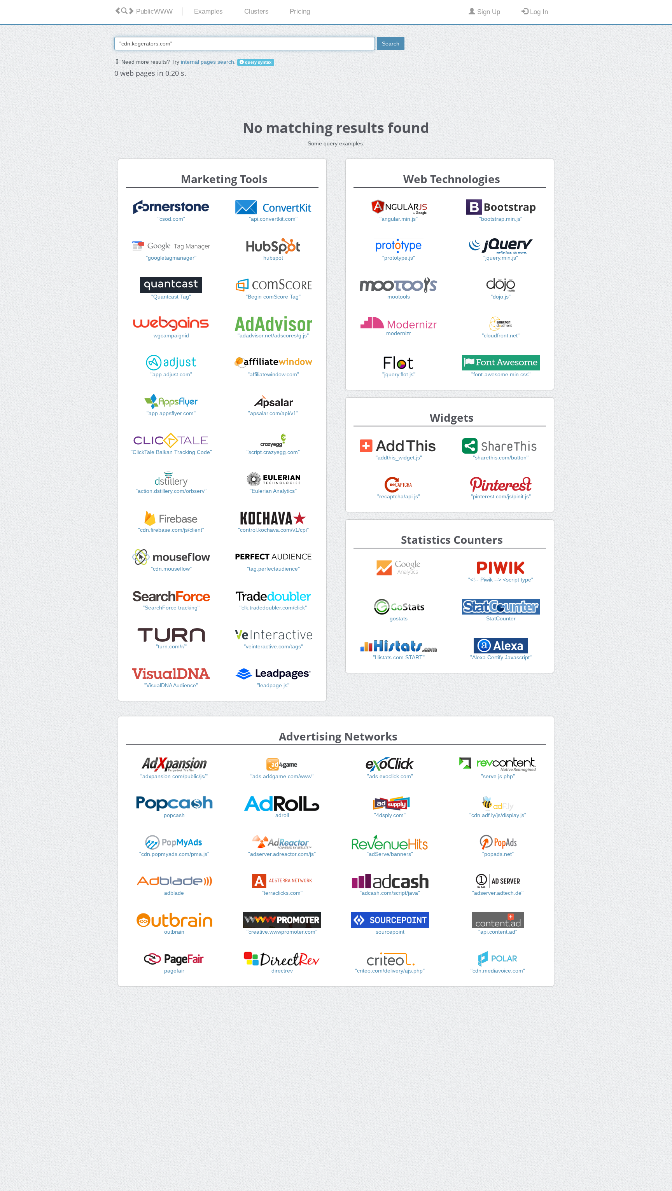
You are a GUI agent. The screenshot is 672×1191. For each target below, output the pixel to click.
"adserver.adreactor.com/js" (282, 854)
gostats (399, 618)
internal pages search (207, 62)
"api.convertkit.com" (273, 219)
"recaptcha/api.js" (398, 496)
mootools (398, 296)
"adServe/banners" (390, 854)
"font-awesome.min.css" (500, 374)
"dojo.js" (501, 296)
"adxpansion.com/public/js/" (174, 776)
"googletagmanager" (171, 258)
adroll (282, 815)
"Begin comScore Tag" (273, 296)
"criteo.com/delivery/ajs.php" (390, 970)
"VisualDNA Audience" (171, 685)
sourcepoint (390, 932)
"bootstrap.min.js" (500, 219)
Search (390, 43)
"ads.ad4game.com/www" (281, 776)
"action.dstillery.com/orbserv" (171, 491)
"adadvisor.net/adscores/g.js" (273, 335)
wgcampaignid (171, 335)
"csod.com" (171, 219)
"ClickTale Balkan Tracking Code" (171, 452)
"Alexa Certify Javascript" (501, 657)
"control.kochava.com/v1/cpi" (273, 530)
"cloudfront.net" (501, 335)
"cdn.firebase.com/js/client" (171, 530)
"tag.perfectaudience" (273, 569)
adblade (174, 893)
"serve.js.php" (498, 776)
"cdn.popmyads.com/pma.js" (174, 854)
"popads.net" (498, 854)
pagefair (174, 970)
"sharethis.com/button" (500, 457)
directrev (282, 970)
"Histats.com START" (399, 657)
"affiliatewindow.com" (273, 374)
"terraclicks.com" (282, 893)
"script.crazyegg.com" (273, 452)
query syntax (257, 62)
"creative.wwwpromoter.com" (282, 932)
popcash (174, 815)
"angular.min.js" (399, 219)
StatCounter (501, 618)
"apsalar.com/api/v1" (273, 413)
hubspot (273, 258)
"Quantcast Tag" (171, 296)
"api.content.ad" (497, 932)
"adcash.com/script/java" (390, 893)
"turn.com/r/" (171, 646)
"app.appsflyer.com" (171, 413)
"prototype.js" (398, 258)
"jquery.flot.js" (398, 374)
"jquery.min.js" (500, 258)
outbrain (174, 932)
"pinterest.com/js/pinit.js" (501, 496)
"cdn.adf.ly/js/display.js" (497, 815)
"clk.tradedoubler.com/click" (273, 607)
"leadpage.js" (273, 685)
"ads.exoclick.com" (390, 776)
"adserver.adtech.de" (497, 893)
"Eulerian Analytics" (273, 491)
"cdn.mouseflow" (171, 569)
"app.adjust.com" (171, 374)
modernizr (398, 333)
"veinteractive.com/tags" (273, 646)
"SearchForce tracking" (171, 607)
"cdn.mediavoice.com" (498, 970)
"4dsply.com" (390, 815)
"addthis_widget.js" (399, 457)
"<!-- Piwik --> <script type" (500, 579)
